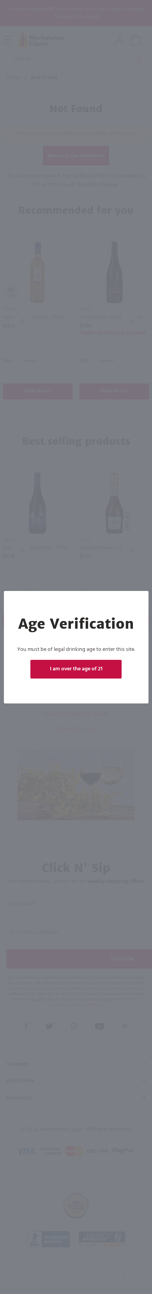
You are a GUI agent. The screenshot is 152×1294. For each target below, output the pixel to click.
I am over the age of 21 (76, 669)
